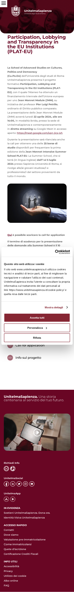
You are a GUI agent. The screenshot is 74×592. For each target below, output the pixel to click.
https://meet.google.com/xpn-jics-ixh (40, 133)
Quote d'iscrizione (15, 549)
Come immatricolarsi (17, 544)
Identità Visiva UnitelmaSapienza (24, 517)
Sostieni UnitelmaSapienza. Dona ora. (27, 512)
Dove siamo (11, 534)
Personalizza (35, 327)
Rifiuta (37, 337)
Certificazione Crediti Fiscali (21, 553)
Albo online (11, 580)
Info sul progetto (28, 358)
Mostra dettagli (54, 307)
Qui (9, 235)
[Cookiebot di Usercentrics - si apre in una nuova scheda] (55, 252)
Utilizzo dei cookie (15, 575)
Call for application (30, 345)
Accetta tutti (37, 317)
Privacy (8, 571)
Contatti (9, 529)
